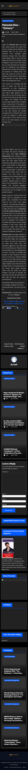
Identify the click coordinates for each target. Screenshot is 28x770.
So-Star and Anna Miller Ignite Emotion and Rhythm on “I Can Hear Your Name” (14, 423)
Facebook (13, 303)
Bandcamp (20, 301)
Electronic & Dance (8, 21)
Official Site (7, 301)
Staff (8, 32)
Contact (6, 767)
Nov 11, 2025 (14, 427)
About (24, 767)
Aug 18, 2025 (14, 455)
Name (4, 494)
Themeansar (14, 764)
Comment (5, 472)
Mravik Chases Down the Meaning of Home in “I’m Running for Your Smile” (13, 695)
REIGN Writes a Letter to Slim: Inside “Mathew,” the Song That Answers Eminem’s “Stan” (13, 719)
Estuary (17, 34)
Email (4, 499)
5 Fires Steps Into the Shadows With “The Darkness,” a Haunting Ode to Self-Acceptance (13, 672)
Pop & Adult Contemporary (12, 680)
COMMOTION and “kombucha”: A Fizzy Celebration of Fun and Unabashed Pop (12, 452)
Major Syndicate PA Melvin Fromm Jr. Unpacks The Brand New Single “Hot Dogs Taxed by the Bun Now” (14, 397)
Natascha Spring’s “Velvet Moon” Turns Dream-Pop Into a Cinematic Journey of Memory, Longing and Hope (12, 745)
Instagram (20, 303)
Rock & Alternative (9, 656)
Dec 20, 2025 (14, 398)
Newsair (25, 762)
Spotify (14, 301)
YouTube (7, 303)
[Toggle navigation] (2, 6)
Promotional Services (15, 767)
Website (4, 504)
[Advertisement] (11, 619)
